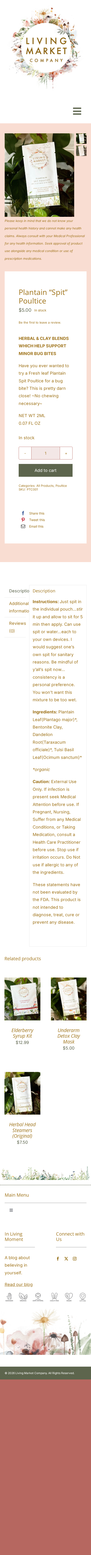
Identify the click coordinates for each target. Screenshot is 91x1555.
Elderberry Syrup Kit (22, 1033)
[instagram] (75, 1259)
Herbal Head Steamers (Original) (22, 1130)
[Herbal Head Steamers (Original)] (22, 1075)
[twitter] (66, 1259)
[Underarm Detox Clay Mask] (69, 981)
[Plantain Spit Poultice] (39, 175)
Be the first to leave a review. (40, 322)
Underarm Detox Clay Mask (68, 1036)
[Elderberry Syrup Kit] (22, 981)
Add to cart (45, 470)
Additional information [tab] (17, 607)
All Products (45, 485)
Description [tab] (17, 590)
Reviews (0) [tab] (17, 627)
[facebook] (58, 1259)
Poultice (61, 485)
